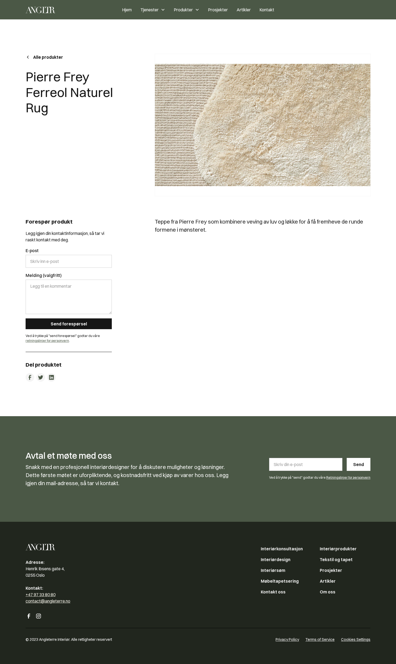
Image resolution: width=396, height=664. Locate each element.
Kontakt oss (273, 592)
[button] (152, 9)
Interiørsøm (273, 570)
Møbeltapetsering (280, 581)
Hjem (127, 9)
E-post (32, 250)
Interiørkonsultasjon (282, 548)
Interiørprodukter (338, 548)
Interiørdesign (275, 559)
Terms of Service (320, 639)
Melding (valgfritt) (44, 275)
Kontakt (266, 9)
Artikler (244, 9)
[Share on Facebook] (30, 377)
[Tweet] (40, 377)
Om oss (327, 592)
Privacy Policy (287, 639)
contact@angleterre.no (48, 601)
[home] (54, 9)
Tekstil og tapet (336, 559)
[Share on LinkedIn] (51, 377)
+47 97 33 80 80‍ (40, 594)
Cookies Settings (355, 639)
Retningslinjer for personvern (348, 477)
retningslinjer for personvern (47, 341)
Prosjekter (218, 9)
